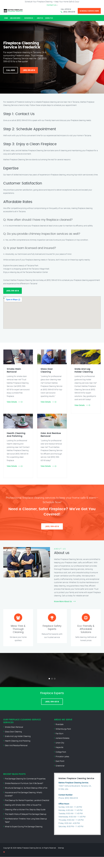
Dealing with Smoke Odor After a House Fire (23, 805)
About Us (40, 18)
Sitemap (61, 848)
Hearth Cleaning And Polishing (17, 740)
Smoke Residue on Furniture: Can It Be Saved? (24, 783)
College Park (61, 752)
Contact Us (51, 5)
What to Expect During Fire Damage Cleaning (23, 826)
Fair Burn (59, 733)
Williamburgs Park (63, 729)
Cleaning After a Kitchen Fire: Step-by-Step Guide (25, 809)
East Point (60, 761)
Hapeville (59, 747)
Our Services (28, 18)
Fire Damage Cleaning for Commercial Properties (25, 778)
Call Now (10, 70)
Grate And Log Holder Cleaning (18, 736)
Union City (60, 742)
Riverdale (59, 724)
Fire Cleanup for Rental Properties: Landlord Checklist (27, 800)
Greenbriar (60, 765)
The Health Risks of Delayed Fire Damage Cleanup (25, 814)
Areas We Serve (15, 18)
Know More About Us (63, 601)
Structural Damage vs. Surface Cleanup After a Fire (26, 788)
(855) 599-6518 (69, 12)
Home (6, 18)
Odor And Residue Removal (16, 745)
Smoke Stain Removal (14, 727)
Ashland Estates (62, 738)
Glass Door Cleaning (13, 731)
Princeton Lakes (62, 756)
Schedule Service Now (89, 11)
